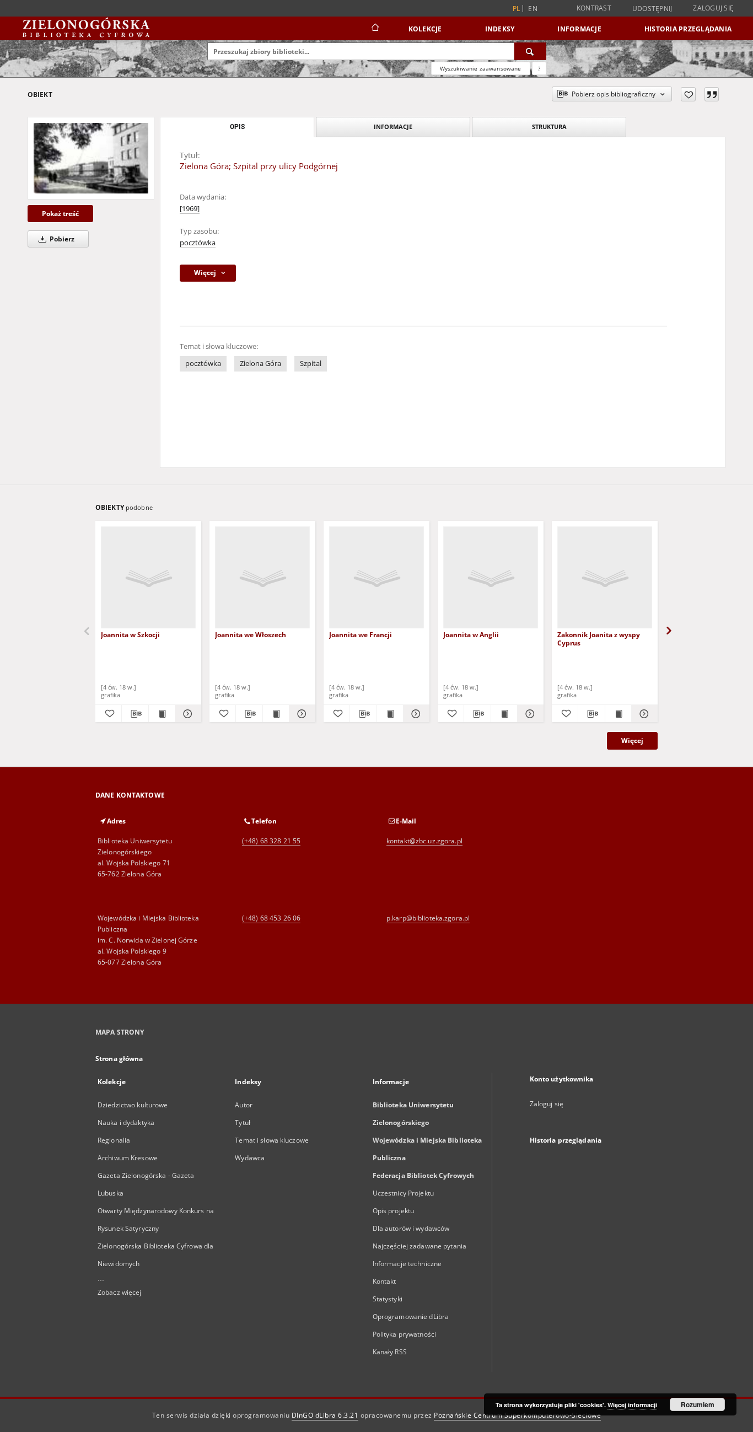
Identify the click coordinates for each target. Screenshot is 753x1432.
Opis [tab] (237, 127)
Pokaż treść (60, 213)
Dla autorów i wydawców (411, 1228)
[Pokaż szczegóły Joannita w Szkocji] (187, 714)
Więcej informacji (632, 1405)
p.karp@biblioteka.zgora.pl (428, 918)
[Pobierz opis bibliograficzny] (135, 714)
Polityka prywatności (404, 1334)
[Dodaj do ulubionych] (688, 94)
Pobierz (61, 239)
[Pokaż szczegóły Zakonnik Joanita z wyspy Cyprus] (643, 714)
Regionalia (114, 1140)
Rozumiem (697, 1404)
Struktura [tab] (549, 126)
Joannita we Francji (360, 634)
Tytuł (242, 1122)
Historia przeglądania (688, 29)
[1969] (190, 208)
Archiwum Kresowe (128, 1157)
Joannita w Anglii (471, 634)
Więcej (632, 740)
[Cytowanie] (711, 94)
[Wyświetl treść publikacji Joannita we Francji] (390, 714)
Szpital (310, 363)
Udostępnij (652, 8)
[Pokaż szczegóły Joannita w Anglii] (529, 714)
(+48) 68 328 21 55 (271, 841)
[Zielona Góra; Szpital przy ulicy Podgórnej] (91, 158)
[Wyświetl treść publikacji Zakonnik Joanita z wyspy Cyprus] (618, 714)
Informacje (579, 29)
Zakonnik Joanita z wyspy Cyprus (598, 638)
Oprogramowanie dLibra (411, 1316)
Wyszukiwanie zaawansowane (480, 68)
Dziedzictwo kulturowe (133, 1105)
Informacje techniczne (407, 1263)
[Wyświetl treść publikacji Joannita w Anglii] (504, 714)
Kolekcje (425, 29)
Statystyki (387, 1299)
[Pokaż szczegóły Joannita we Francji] (415, 714)
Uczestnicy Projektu (403, 1193)
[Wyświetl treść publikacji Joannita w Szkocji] (162, 714)
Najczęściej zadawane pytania (419, 1246)
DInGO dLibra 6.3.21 (325, 1415)
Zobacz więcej (120, 1292)
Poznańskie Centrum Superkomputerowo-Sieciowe (517, 1415)
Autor (243, 1105)
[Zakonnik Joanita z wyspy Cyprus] (605, 578)
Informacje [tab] (393, 126)
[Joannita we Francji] (376, 578)
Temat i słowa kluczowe (272, 1140)
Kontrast (594, 8)
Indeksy (500, 29)
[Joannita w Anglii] (490, 578)
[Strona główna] (374, 29)
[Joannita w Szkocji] (148, 578)
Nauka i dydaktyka (126, 1122)
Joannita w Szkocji (130, 634)
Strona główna (119, 1058)
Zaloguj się (713, 8)
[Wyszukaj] (530, 51)
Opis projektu (394, 1210)
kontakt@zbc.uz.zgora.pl (424, 841)
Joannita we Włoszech (250, 634)
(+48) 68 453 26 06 (271, 918)
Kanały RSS (390, 1351)
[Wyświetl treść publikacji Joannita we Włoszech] (276, 714)
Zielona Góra (260, 363)
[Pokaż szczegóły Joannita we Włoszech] (301, 714)
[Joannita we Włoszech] (262, 578)
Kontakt (384, 1281)
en (532, 8)
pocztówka (198, 242)
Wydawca (250, 1157)
